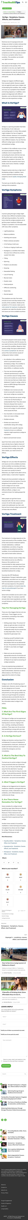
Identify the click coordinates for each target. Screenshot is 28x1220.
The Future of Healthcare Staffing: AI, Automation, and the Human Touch (17, 1103)
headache (7, 430)
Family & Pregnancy (6, 1203)
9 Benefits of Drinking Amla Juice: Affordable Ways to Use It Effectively (14, 993)
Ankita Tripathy (8, 973)
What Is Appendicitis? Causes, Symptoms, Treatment (16, 1156)
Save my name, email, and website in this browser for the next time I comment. (14, 1060)
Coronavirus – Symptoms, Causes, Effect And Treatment (16, 1144)
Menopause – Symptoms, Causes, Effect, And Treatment (12, 927)
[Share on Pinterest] (13, 862)
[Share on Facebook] (4, 862)
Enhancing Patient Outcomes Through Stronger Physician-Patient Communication (13, 1109)
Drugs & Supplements (6, 1200)
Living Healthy (7, 8)
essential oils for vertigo (7, 913)
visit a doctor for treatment (10, 307)
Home (4, 12)
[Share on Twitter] (8, 862)
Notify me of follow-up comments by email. (13, 1030)
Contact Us (4, 1187)
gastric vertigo (5, 916)
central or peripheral (10, 350)
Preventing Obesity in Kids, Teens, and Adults (17, 1131)
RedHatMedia (17, 1218)
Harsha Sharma (8, 1002)
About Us (3, 1184)
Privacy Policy (4, 1193)
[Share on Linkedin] (18, 862)
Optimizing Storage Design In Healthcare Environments (16, 1091)
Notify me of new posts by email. (10, 1034)
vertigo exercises (6, 918)
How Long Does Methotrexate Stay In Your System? (16, 1150)
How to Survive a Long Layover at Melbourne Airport (14, 964)
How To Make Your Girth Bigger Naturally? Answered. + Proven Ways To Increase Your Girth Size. (17, 1138)
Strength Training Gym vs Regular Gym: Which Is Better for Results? (17, 1085)
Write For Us (4, 1190)
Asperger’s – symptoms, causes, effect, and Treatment (16, 938)
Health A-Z (4, 1206)
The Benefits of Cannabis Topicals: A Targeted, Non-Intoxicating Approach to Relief (14, 1098)
